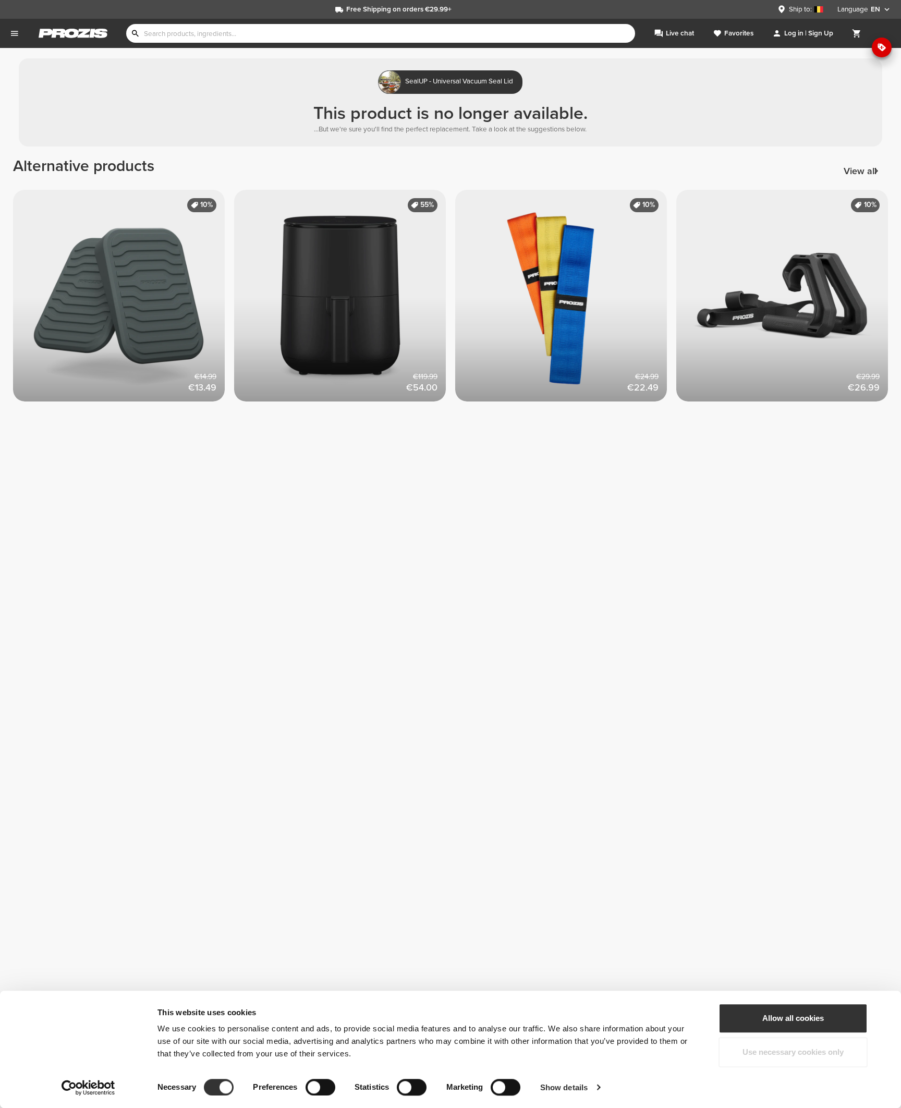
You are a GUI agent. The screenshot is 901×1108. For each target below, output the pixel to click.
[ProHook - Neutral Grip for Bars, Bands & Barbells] (786, 300)
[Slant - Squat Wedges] (123, 300)
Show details (564, 1087)
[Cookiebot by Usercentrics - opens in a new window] (88, 1087)
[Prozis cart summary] (856, 33)
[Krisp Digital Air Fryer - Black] (344, 300)
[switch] (320, 1087)
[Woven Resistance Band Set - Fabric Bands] (565, 300)
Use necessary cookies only (793, 1052)
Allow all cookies (793, 1018)
